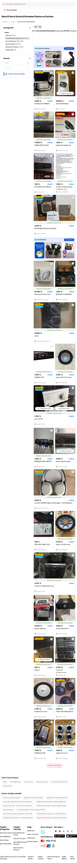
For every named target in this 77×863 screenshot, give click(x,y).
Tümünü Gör (69, 48)
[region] (54, 59)
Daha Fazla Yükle (54, 765)
